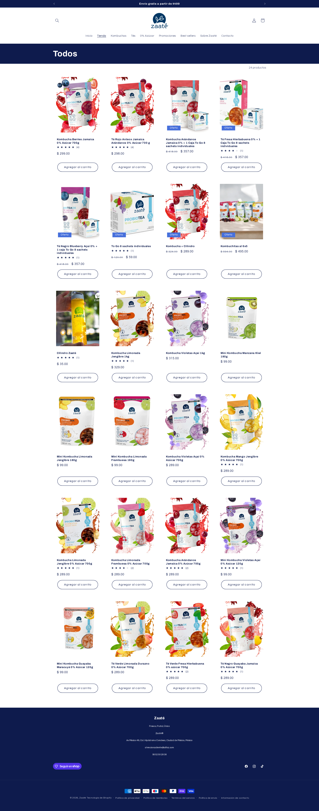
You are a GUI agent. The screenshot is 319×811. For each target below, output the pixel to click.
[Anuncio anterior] (54, 3)
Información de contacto (235, 798)
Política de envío (208, 798)
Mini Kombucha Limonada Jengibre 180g (74, 458)
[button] (57, 20)
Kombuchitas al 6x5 (234, 246)
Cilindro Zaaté (66, 353)
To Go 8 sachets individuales (131, 246)
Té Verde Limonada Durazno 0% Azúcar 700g (130, 665)
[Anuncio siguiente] (265, 3)
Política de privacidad (127, 798)
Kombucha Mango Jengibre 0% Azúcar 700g (239, 458)
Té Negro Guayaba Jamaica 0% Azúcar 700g (239, 665)
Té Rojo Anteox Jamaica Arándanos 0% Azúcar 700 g (130, 141)
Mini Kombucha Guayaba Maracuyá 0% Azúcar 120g (75, 665)
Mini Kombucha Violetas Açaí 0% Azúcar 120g (240, 562)
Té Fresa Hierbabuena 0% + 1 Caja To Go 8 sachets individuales (240, 143)
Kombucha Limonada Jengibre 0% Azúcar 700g (74, 562)
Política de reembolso (155, 798)
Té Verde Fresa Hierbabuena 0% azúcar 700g (185, 665)
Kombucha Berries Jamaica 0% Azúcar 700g (75, 141)
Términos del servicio (183, 798)
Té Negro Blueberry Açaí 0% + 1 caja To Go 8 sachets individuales (77, 249)
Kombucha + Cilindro (180, 246)
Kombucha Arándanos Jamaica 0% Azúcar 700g (183, 562)
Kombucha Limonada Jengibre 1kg (125, 355)
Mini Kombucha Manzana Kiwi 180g (241, 355)
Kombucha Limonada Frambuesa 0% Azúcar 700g (130, 562)
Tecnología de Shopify (99, 798)
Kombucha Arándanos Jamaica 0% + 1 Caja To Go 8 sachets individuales (185, 143)
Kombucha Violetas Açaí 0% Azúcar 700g (185, 458)
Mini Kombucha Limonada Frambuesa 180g (129, 458)
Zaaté (82, 798)
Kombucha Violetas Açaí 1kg (185, 353)
